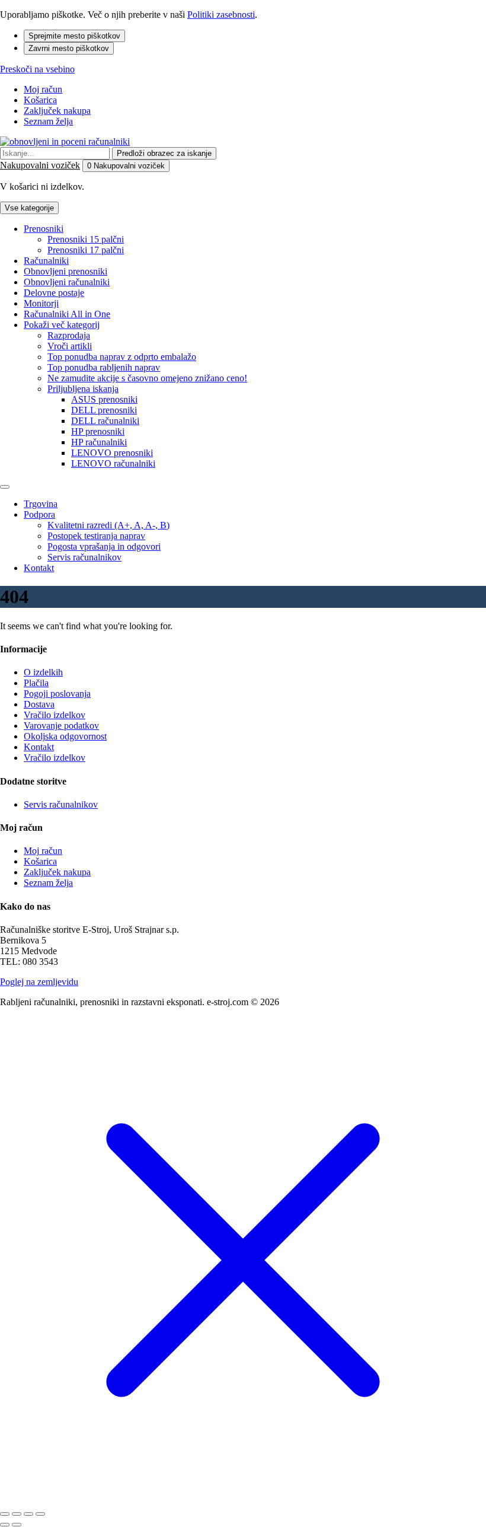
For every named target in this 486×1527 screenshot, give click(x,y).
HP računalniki (99, 442)
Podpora (39, 514)
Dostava (39, 704)
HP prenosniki (97, 431)
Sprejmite (74, 35)
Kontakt (39, 568)
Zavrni (68, 48)
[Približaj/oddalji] (40, 1514)
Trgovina (40, 504)
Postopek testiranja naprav (96, 536)
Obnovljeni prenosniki (65, 271)
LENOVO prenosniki (112, 453)
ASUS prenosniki (104, 399)
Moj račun (43, 89)
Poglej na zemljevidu (39, 982)
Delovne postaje (54, 293)
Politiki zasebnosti (221, 14)
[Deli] (16, 1514)
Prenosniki (43, 229)
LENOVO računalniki (113, 463)
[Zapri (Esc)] (4, 1514)
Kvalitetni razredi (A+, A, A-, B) (108, 525)
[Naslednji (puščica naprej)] (16, 1524)
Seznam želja (48, 121)
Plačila (36, 683)
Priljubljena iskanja (83, 389)
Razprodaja (68, 335)
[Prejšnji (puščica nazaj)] (4, 1524)
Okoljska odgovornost (65, 736)
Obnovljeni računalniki (67, 282)
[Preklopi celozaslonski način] (28, 1514)
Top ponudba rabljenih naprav (103, 367)
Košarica (40, 100)
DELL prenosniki (104, 410)
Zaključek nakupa (57, 111)
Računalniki (46, 261)
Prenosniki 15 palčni (85, 239)
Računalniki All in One (67, 314)
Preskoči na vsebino (37, 69)
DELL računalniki (105, 421)
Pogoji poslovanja (57, 693)
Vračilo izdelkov (54, 715)
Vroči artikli (69, 346)
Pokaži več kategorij (62, 325)
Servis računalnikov (84, 557)
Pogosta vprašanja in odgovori (104, 546)
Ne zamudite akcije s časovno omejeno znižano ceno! (147, 378)
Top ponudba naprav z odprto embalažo (121, 357)
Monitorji (41, 303)
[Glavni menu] (4, 487)
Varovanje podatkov (61, 726)
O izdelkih (43, 672)
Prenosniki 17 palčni (85, 250)
